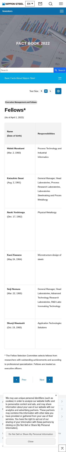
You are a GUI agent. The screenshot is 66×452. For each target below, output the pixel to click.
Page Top (62, 448)
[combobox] (27, 70)
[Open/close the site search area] (51, 3)
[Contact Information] (40, 3)
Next (42, 379)
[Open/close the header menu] (61, 3)
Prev (24, 379)
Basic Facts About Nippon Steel (20, 78)
